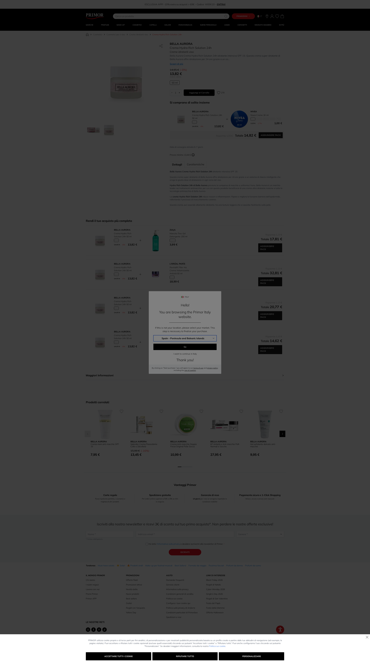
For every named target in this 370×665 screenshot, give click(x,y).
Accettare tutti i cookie (118, 656)
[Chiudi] (367, 637)
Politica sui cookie (217, 646)
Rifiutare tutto (185, 656)
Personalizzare (251, 656)
